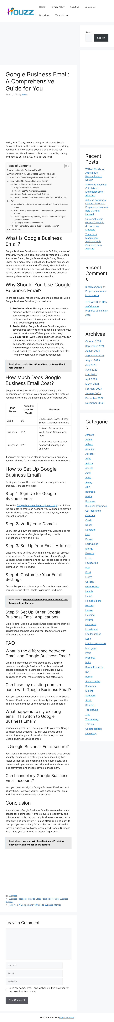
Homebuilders (93, 600)
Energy (89, 548)
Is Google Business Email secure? (29, 223)
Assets (89, 468)
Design (89, 539)
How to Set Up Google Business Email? (29, 181)
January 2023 (93, 393)
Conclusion (15, 229)
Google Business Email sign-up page (37, 505)
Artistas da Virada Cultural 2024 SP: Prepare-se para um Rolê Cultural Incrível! (96, 207)
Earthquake (91, 544)
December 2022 (94, 398)
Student (89, 705)
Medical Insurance (95, 643)
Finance (89, 553)
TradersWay (92, 719)
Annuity (89, 449)
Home (42, 7)
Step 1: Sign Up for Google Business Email (33, 184)
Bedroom (90, 491)
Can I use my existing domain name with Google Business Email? (40, 212)
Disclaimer (44, 15)
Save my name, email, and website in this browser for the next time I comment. (39, 990)
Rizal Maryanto (93, 287)
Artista (89, 463)
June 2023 (91, 369)
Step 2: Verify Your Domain (26, 188)
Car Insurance (93, 510)
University (90, 733)
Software (90, 695)
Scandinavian (92, 681)
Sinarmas (90, 686)
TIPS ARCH (91, 302)
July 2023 (90, 365)
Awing (88, 482)
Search (89, 32)
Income (89, 619)
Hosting (89, 605)
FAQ (11, 201)
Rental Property (94, 667)
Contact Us (90, 7)
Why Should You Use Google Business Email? (32, 173)
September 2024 (94, 346)
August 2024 (92, 350)
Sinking (89, 690)
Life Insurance (93, 634)
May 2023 (91, 374)
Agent (88, 439)
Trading (89, 724)
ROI (87, 672)
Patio (88, 653)
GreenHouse (92, 586)
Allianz (89, 444)
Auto (88, 472)
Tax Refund (91, 709)
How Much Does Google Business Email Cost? (32, 177)
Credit (88, 520)
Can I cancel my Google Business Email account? (36, 226)
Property (90, 657)
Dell (87, 534)
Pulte (88, 662)
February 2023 (93, 388)
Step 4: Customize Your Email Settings (31, 194)
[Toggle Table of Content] (65, 166)
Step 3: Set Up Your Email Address (30, 191)
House (89, 610)
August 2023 (92, 360)
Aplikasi (89, 453)
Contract (90, 515)
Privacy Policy (58, 7)
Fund (88, 572)
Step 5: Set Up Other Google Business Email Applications (40, 197)
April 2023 (91, 379)
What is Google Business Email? (25, 170)
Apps (88, 458)
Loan (88, 638)
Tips (87, 714)
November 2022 (94, 403)
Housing (90, 615)
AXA (87, 487)
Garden (89, 581)
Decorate (90, 529)
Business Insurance (96, 506)
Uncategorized (93, 728)
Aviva (88, 477)
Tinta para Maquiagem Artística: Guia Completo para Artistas (93, 241)
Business (13, 896)
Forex (88, 558)
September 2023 (94, 355)
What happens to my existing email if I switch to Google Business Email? (39, 218)
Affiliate (89, 434)
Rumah (89, 676)
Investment (91, 629)
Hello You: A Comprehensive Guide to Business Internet (35, 905)
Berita (88, 496)
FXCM (88, 577)
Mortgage (90, 648)
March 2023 (92, 384)
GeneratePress (66, 1017)
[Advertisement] (38, 44)
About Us (74, 7)
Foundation (91, 562)
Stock (88, 700)
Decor (88, 525)
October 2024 (93, 341)
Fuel (87, 567)
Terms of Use (62, 15)
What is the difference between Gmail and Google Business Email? (41, 205)
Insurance (90, 624)
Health (89, 591)
